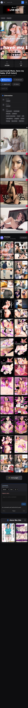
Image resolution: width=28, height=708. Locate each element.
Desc (11, 489)
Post (24, 504)
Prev (4, 510)
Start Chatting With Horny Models (9, 152)
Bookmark (19, 79)
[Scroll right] (25, 520)
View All (24, 237)
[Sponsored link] (14, 140)
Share (17, 84)
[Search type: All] (5, 2)
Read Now (7, 80)
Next (24, 510)
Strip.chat (2, 154)
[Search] (22, 2)
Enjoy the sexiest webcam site (8, 179)
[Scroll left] (22, 520)
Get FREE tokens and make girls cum (10, 205)
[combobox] (14, 2)
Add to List (7, 84)
